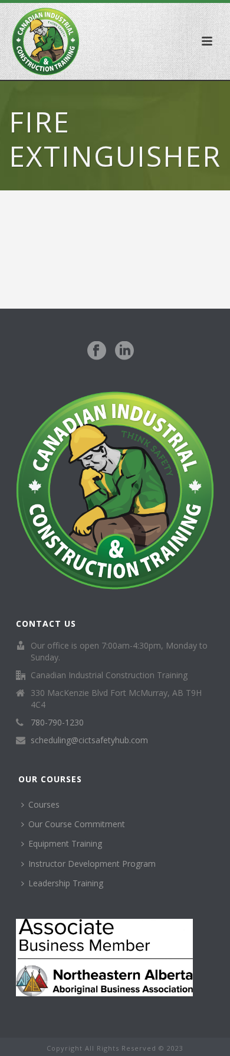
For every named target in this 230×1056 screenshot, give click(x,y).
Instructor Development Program (92, 863)
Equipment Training (65, 843)
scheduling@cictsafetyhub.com (89, 740)
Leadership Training (65, 883)
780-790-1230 (57, 722)
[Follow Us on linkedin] (124, 351)
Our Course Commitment (76, 824)
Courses (44, 804)
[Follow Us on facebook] (96, 351)
